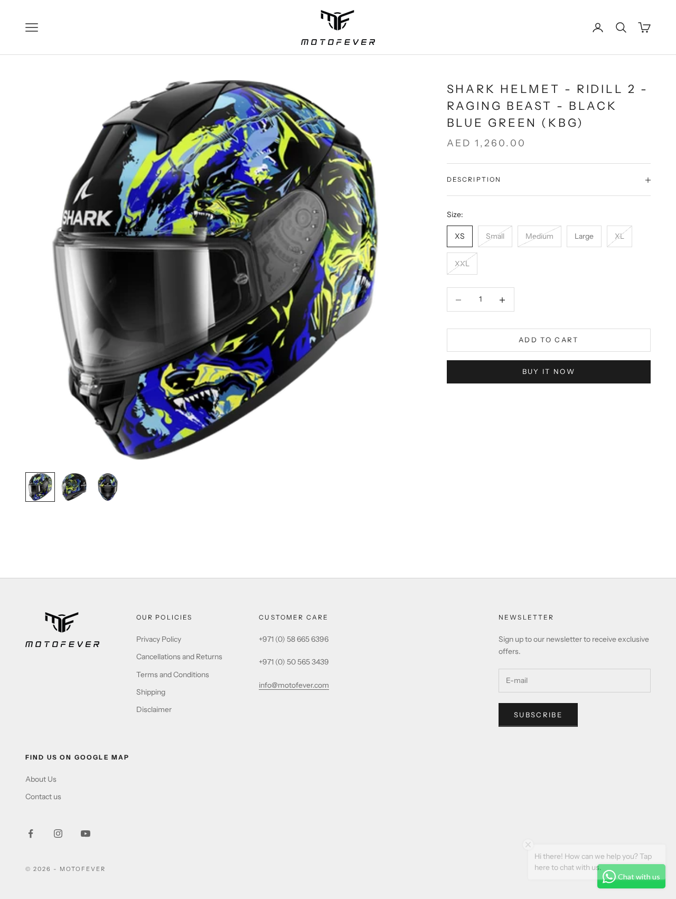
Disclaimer (154, 709)
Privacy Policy (158, 639)
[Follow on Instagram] (58, 833)
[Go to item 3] (108, 487)
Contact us (43, 796)
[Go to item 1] (40, 487)
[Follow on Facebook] (30, 833)
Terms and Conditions (172, 674)
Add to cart (549, 340)
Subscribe (538, 714)
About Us (41, 779)
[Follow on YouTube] (85, 833)
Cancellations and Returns (179, 656)
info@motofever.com (294, 685)
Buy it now (548, 372)
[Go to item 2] (74, 487)
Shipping (150, 692)
